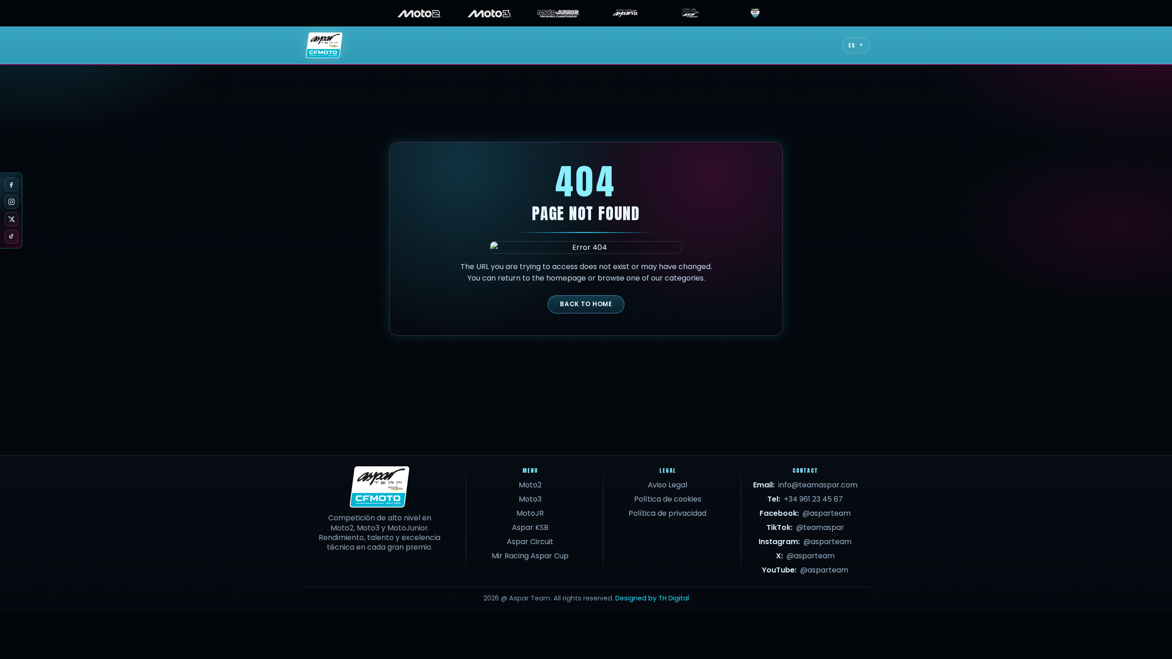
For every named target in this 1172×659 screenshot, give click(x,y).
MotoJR (530, 513)
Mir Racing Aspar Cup (530, 556)
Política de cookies (667, 499)
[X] (11, 219)
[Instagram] (11, 202)
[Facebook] (11, 184)
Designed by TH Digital (652, 598)
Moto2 (530, 485)
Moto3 (530, 499)
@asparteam (827, 513)
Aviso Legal (667, 485)
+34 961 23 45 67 (813, 499)
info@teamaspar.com (817, 485)
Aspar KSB (530, 527)
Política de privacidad (667, 513)
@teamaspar (820, 527)
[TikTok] (11, 236)
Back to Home (586, 304)
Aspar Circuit (530, 541)
